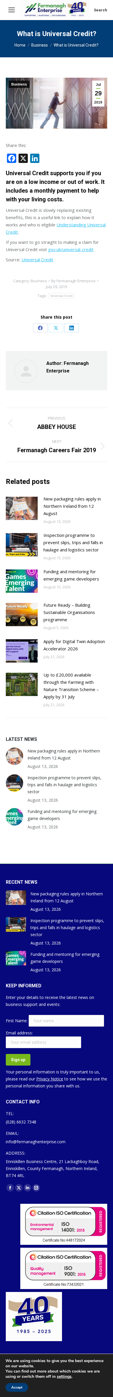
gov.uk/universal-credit (71, 249)
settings (64, 1376)
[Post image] (22, 508)
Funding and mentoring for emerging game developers (71, 575)
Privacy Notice (49, 1079)
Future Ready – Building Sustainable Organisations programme (69, 612)
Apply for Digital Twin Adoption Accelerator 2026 (74, 645)
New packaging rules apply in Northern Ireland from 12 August (72, 506)
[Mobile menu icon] (11, 10)
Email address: (19, 1033)
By (73, 280)
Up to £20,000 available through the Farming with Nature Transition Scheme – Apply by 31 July (71, 686)
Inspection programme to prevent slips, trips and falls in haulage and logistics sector (73, 542)
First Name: (17, 1020)
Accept (16, 1387)
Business (19, 84)
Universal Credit (37, 259)
